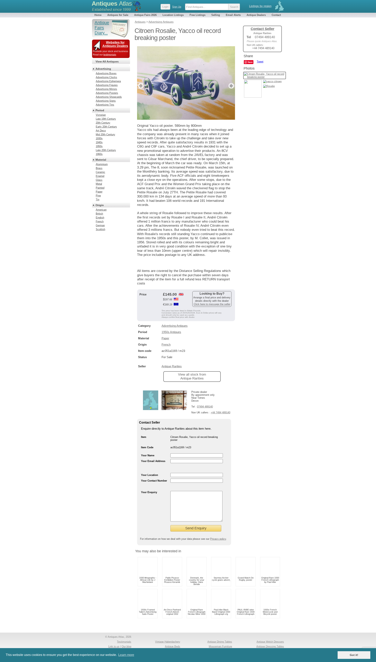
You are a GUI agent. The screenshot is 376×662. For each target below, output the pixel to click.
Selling (215, 15)
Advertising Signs (106, 100)
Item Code (147, 447)
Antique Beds (172, 646)
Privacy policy (218, 538)
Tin (97, 199)
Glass (99, 179)
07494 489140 (205, 406)
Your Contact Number (154, 480)
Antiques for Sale (117, 15)
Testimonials (124, 641)
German (100, 225)
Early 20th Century (106, 126)
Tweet (260, 61)
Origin (100, 205)
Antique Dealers (256, 15)
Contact (276, 15)
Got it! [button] (354, 655)
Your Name (147, 455)
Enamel (100, 176)
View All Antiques (107, 61)
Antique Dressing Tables (270, 646)
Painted (100, 187)
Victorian (101, 114)
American (101, 209)
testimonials (109, 54)
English (100, 217)
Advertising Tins (105, 104)
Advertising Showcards (109, 96)
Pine (98, 195)
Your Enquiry (149, 492)
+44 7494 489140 (220, 412)
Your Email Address (153, 461)
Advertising (103, 68)
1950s (99, 146)
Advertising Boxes (106, 73)
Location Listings (173, 15)
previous (140, 86)
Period (100, 110)
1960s (99, 154)
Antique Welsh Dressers (270, 641)
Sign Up (176, 6)
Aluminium (102, 164)
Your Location (149, 475)
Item (143, 437)
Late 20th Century (106, 150)
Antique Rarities (172, 366)
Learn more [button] (126, 655)
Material (101, 159)
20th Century (103, 122)
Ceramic (100, 172)
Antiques (112, 3)
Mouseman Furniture (220, 646)
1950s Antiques (171, 332)
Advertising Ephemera (108, 81)
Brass (99, 168)
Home (97, 15)
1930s (99, 138)
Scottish (100, 229)
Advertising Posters (107, 92)
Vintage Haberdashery (167, 641)
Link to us (113, 646)
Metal (99, 183)
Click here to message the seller (212, 304)
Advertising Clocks (106, 77)
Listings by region (260, 6)
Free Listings (197, 15)
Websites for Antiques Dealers (115, 44)
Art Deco (101, 130)
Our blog (126, 646)
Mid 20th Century (105, 134)
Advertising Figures (107, 85)
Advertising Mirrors (106, 89)
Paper (165, 338)
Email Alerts (233, 15)
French (166, 344)
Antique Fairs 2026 (145, 15)
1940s (99, 142)
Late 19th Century (106, 118)
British (99, 213)
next (232, 86)
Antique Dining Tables (219, 641)
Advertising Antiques (175, 325)
